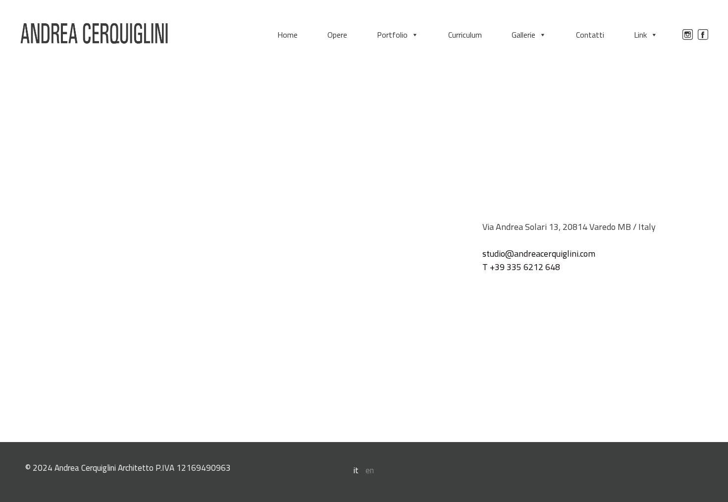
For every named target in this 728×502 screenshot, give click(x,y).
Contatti (590, 35)
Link (640, 35)
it (356, 470)
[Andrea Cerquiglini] (94, 33)
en (369, 470)
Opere (337, 35)
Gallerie (523, 35)
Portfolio (392, 35)
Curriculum (465, 35)
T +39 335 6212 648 (521, 267)
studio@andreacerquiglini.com (538, 253)
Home (287, 35)
